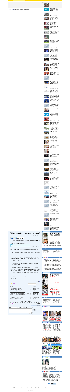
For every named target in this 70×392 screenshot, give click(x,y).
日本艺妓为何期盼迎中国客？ (56, 269)
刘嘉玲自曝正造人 (52, 320)
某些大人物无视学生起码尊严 (55, 234)
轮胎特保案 (58, 245)
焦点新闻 (50, 373)
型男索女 (50, 377)
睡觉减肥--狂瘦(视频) (46, 250)
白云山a (34, 298)
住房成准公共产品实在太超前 (56, 243)
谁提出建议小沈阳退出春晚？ (56, 265)
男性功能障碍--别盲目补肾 (56, 301)
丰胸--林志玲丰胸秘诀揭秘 (47, 299)
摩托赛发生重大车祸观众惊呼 (57, 330)
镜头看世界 (43, 366)
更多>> (60, 231)
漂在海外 (44, 379)
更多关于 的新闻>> (26, 301)
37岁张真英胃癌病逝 (45, 284)
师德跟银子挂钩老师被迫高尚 (56, 242)
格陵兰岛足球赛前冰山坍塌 (53, 295)
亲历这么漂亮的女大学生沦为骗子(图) (50, 369)
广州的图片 (35, 290)
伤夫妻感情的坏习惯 (46, 301)
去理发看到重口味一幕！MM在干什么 (51, 366)
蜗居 (57, 276)
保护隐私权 (38, 387)
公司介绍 (45, 387)
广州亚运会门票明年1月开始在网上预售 (16, 298)
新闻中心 (16, 9)
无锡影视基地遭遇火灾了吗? (56, 260)
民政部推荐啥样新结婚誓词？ (56, 268)
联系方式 (34, 387)
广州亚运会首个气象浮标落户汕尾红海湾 (17, 293)
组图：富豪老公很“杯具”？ (47, 328)
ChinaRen (16, 0)
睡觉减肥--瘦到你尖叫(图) (47, 300)
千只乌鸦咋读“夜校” (48, 261)
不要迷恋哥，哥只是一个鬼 (56, 373)
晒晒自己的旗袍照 (48, 380)
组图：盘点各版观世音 (56, 327)
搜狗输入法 (18, 387)
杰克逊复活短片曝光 (45, 290)
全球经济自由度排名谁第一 (56, 264)
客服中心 (31, 387)
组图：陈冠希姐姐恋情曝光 (47, 326)
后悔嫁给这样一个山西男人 (56, 376)
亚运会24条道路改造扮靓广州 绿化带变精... (17, 290)
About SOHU (42, 387)
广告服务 (28, 387)
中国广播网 (22, 238)
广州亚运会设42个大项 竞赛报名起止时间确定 (17, 294)
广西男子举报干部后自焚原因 (55, 261)
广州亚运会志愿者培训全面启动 (15, 288)
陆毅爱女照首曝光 (58, 319)
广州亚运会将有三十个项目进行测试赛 (16, 297)
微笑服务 (34, 289)
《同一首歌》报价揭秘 (47, 337)
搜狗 (24, 0)
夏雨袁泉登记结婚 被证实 (53, 287)
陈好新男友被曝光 (58, 320)
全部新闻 (52, 387)
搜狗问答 (45, 257)
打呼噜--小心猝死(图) (46, 251)
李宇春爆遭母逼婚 (45, 319)
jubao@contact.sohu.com (38, 390)
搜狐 (14, 0)
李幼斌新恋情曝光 (58, 318)
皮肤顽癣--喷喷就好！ (56, 252)
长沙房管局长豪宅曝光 (49, 265)
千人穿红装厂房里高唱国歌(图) (55, 235)
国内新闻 (20, 9)
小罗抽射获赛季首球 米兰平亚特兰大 (55, 291)
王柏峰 (51, 241)
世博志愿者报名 (36, 288)
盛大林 (51, 243)
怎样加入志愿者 (36, 297)
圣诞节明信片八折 (45, 320)
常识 (44, 264)
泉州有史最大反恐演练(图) (55, 241)
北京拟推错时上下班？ (49, 260)
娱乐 (44, 259)
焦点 (44, 260)
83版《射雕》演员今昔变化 (47, 331)
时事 (28, 9)
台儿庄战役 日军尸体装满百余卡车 (55, 274)
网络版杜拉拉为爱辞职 (56, 331)
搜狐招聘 (25, 387)
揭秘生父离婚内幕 (58, 317)
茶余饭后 (46, 322)
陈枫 (50, 235)
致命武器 (55, 277)
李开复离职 (54, 245)
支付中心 (21, 387)
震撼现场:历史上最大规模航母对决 (55, 281)
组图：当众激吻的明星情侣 (47, 327)
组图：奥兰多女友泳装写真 (56, 326)
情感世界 (50, 376)
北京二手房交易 (36, 292)
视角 (44, 261)
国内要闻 (24, 9)
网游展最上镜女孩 (45, 243)
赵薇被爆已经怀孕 (45, 318)
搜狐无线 (46, 306)
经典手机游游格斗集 (54, 310)
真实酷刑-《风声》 (45, 279)
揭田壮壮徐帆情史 (45, 317)
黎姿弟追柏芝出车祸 (58, 343)
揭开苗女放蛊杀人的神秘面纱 (56, 236)
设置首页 (14, 387)
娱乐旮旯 (50, 375)
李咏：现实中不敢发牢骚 (48, 336)
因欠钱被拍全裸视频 (45, 238)
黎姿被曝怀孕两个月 (45, 343)
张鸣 (50, 234)
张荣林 (51, 236)
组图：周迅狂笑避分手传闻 (47, 324)
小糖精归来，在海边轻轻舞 (56, 377)
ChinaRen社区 (46, 371)
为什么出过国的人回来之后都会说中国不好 (52, 379)
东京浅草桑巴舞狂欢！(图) (47, 330)
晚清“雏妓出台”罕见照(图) (56, 329)
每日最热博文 (48, 245)
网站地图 (49, 387)
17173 (19, 0)
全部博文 (55, 387)
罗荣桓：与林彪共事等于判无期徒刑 (55, 275)
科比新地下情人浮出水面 (53, 293)
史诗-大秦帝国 (52, 277)
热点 (44, 268)
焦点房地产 (22, 0)
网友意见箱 (53, 383)
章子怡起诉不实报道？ (49, 259)
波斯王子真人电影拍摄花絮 (47, 335)
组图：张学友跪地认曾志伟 (56, 325)
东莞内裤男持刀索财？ (49, 269)
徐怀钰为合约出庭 (52, 343)
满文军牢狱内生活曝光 (57, 336)
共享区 (44, 310)
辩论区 (34, 310)
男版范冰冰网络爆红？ (49, 268)
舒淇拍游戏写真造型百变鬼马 (57, 335)
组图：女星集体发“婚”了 (56, 328)
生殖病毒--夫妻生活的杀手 (56, 299)
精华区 (34, 309)
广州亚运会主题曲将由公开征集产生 (16, 289)
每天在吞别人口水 (45, 377)
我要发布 (38, 303)
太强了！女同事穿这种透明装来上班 (51, 367)
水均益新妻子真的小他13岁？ (56, 259)
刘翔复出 (51, 245)
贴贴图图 (50, 374)
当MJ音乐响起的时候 (57, 337)
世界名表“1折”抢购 (46, 252)
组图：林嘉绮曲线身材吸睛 (47, 325)
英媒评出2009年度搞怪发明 (56, 374)
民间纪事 (43, 369)
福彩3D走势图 (59, 310)
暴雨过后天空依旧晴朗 (54, 380)
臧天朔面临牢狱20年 (53, 288)
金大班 (58, 277)
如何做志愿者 (35, 293)
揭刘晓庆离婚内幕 (52, 318)
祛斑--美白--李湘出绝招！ (56, 302)
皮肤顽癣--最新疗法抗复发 (56, 300)
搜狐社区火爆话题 (44, 358)
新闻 (44, 265)
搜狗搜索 (12, 283)
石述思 (51, 242)
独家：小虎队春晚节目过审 (56, 324)
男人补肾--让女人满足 (56, 250)
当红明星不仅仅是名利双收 (56, 375)
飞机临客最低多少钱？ (49, 264)
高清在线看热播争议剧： (53, 276)
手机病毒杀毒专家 (48, 310)
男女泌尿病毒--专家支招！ (47, 302)
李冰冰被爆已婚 (52, 317)
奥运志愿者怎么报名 (36, 294)
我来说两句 (33, 235)
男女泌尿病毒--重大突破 (56, 251)
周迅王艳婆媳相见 (52, 319)
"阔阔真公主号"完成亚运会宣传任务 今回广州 (17, 292)
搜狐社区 (46, 357)
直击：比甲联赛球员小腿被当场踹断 (55, 294)
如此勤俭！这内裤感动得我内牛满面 (51, 368)
